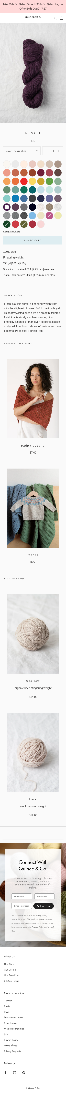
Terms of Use (10, 1045)
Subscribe (43, 906)
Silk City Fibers (11, 981)
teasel (33, 555)
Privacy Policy (38, 927)
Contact (8, 1000)
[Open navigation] (4, 18)
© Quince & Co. (33, 1088)
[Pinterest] (24, 1072)
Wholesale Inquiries (14, 1028)
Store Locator (10, 1023)
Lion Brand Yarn (12, 975)
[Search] (55, 17)
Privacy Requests (12, 1051)
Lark (33, 799)
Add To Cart (32, 240)
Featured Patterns (18, 343)
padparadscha (33, 445)
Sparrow (33, 681)
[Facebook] (6, 1072)
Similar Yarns (14, 578)
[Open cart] (61, 18)
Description (13, 295)
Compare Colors (11, 231)
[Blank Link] (33, 18)
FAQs (6, 1011)
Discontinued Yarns (13, 1017)
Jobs (6, 1034)
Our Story (9, 964)
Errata (7, 1006)
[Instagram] (15, 1072)
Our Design (10, 969)
